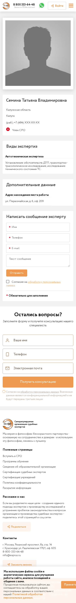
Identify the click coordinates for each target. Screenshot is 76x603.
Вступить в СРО (12, 456)
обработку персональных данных (33, 283)
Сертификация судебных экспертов (24, 472)
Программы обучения (15, 461)
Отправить (17, 273)
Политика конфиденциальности (22, 483)
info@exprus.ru (12, 555)
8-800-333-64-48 (13, 552)
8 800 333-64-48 (24, 5)
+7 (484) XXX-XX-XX (23, 123)
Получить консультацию (38, 381)
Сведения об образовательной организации (29, 467)
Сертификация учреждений (19, 477)
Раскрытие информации (17, 488)
